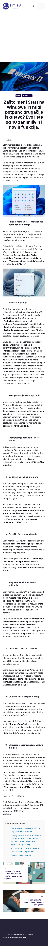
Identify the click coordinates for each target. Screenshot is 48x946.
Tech (18, 95)
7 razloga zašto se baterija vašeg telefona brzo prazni (34, 902)
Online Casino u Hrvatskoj (23, 855)
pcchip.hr (7, 814)
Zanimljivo (27, 95)
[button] (33, 6)
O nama (6, 934)
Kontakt (13, 934)
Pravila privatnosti (25, 934)
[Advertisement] (24, 37)
